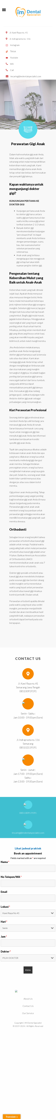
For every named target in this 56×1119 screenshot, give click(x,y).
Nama (5, 862)
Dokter (6, 951)
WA (12, 64)
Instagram (15, 45)
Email (4, 891)
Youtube (14, 57)
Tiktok (13, 51)
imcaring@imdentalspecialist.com (25, 76)
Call (12, 70)
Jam (4, 936)
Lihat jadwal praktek (28, 848)
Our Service (28, 1013)
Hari (4, 921)
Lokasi (5, 906)
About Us (28, 998)
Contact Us (28, 1006)
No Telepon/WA (11, 876)
